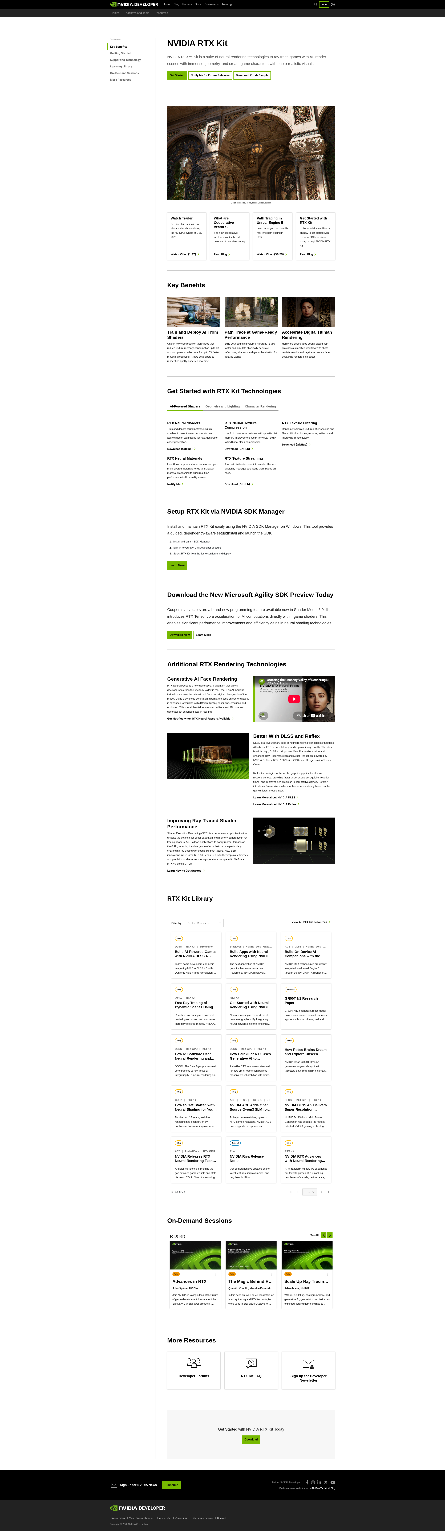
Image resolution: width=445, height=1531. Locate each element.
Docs (198, 4)
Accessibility (182, 1518)
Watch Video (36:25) (270, 254)
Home (166, 4)
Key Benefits (118, 46)
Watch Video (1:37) (183, 254)
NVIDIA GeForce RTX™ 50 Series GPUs (276, 760)
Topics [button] (115, 12)
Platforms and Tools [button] (137, 12)
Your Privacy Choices (140, 1518)
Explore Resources (198, 923)
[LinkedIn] (319, 1482)
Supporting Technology (125, 60)
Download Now (180, 634)
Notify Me (173, 484)
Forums (187, 4)
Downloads (211, 4)
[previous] (323, 1235)
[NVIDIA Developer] (134, 4)
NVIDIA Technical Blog (323, 1488)
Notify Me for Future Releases (210, 75)
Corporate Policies (203, 1518)
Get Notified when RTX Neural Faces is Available (198, 718)
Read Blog (220, 254)
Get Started (177, 75)
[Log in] (333, 4)
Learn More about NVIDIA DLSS (274, 797)
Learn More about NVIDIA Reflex (274, 804)
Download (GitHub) (180, 449)
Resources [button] (161, 12)
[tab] (185, 407)
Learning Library (121, 66)
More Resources (120, 79)
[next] (330, 1235)
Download (251, 1439)
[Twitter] (326, 1482)
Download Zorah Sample (252, 75)
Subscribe (171, 1485)
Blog (176, 4)
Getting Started (120, 53)
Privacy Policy (117, 1518)
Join (324, 4)
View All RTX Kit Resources (309, 922)
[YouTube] (332, 1482)
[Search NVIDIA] (316, 4)
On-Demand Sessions (124, 73)
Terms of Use (164, 1518)
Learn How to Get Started (184, 870)
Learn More (177, 565)
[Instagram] (313, 1482)
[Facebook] (307, 1482)
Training (227, 4)
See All (314, 1235)
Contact (221, 1518)
